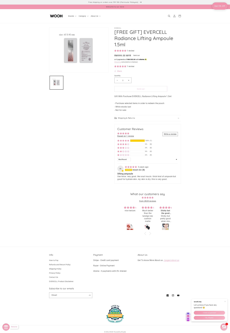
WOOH (111, 332)
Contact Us (53, 277)
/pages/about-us (171, 260)
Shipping (117, 62)
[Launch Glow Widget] (6, 327)
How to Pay (53, 260)
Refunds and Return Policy (60, 265)
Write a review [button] (170, 134)
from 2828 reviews (147, 201)
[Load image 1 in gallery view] (56, 82)
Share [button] (119, 71)
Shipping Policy (55, 269)
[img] (131, 167)
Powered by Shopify (120, 332)
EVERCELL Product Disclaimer (61, 281)
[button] (72, 16)
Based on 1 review (125, 136)
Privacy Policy (54, 273)
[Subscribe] (89, 295)
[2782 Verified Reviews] (115, 323)
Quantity (117, 76)
